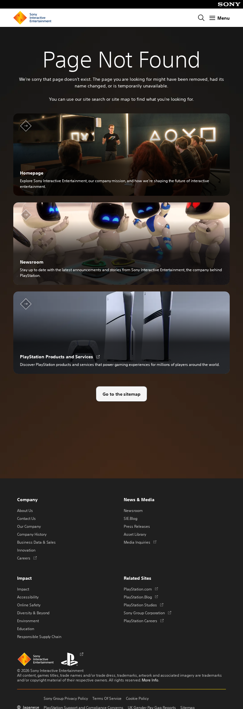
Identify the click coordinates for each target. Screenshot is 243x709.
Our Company (29, 526)
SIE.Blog (130, 518)
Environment (28, 620)
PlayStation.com (141, 588)
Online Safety (28, 604)
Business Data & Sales (36, 542)
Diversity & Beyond (33, 612)
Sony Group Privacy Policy (66, 698)
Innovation (26, 550)
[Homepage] (32, 18)
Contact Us (26, 518)
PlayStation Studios (143, 604)
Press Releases (137, 526)
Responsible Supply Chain (39, 636)
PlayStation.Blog (141, 596)
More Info (150, 679)
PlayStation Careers (144, 620)
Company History (32, 534)
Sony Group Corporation (147, 612)
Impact (23, 588)
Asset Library (135, 534)
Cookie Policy (137, 698)
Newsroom (133, 510)
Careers (27, 557)
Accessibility (28, 596)
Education (25, 628)
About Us (25, 510)
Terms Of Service (107, 698)
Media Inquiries (140, 542)
